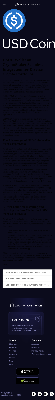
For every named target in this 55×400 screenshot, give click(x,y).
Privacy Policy (37, 351)
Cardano (13, 354)
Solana (12, 358)
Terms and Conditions (41, 354)
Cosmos (12, 351)
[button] (27, 272)
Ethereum (13, 344)
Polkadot (13, 347)
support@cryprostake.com (24, 330)
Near (11, 361)
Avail (11, 365)
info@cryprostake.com (22, 328)
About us (35, 344)
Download (35, 347)
